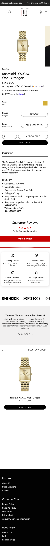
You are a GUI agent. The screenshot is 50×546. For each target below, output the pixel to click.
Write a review (25, 238)
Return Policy (8, 504)
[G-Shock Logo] (10, 298)
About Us (6, 483)
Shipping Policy (9, 507)
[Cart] (46, 12)
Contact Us (7, 532)
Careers (5, 490)
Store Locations (9, 486)
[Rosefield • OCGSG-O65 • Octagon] (25, 374)
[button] (9, 12)
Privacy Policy (8, 515)
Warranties (7, 511)
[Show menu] (3, 12)
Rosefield (5, 69)
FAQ (4, 536)
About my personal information (16, 519)
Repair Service (8, 539)
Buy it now (25, 142)
